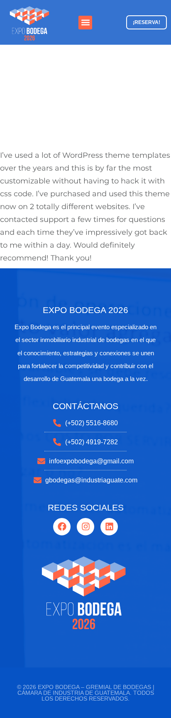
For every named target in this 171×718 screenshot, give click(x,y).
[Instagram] (85, 526)
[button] (85, 22)
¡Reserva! (146, 22)
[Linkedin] (109, 526)
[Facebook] (62, 526)
